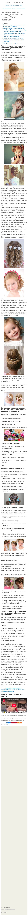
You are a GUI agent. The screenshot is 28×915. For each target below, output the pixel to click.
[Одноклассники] (19, 722)
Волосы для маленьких (19, 715)
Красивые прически (14, 2)
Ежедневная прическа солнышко (12, 31)
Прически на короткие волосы (17, 717)
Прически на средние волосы (10, 715)
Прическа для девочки (8, 718)
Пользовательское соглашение (10, 909)
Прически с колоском (4, 720)
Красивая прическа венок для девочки (14, 35)
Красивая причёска (15, 718)
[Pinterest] (14, 722)
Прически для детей (11, 720)
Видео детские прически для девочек (12, 43)
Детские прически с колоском (11, 36)
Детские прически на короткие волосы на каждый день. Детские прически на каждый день (15, 29)
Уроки (13, 8)
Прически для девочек (20, 720)
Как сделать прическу (16, 5)
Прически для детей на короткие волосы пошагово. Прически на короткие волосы (13, 38)
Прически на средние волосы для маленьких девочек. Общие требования (14, 25)
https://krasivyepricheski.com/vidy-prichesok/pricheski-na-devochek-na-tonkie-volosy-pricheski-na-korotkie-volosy (13, 689)
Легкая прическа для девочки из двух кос (14, 33)
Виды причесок (7, 8)
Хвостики (6, 41)
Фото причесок (21, 8)
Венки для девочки (23, 718)
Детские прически (8, 717)
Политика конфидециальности (6, 910)
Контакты (2, 909)
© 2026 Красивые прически (5, 907)
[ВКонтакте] (8, 722)
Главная (7, 5)
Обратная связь (3, 912)
